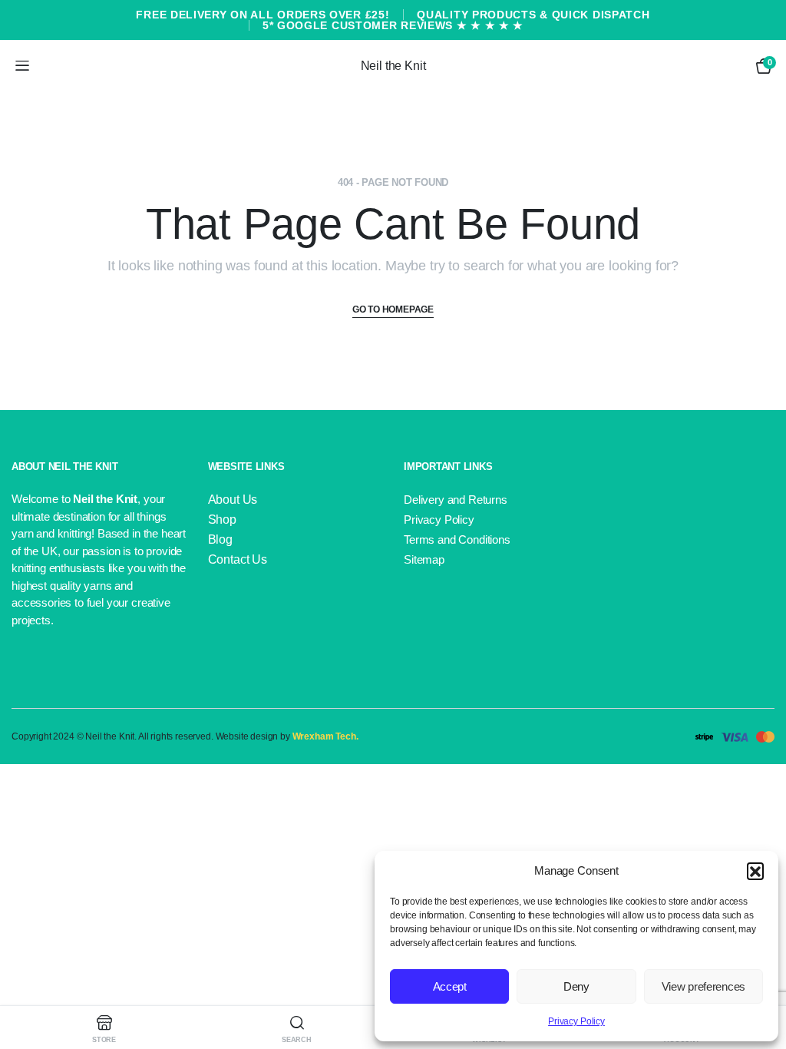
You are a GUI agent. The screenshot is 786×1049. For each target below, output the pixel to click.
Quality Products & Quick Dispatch (533, 14)
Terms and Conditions (457, 539)
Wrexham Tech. (325, 736)
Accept (450, 986)
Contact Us (237, 559)
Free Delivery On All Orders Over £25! (262, 14)
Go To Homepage (393, 309)
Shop (222, 519)
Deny (576, 986)
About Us (233, 499)
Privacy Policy (576, 1021)
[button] (755, 871)
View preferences (703, 986)
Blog (220, 539)
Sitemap (424, 559)
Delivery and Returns (455, 499)
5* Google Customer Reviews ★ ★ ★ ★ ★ (393, 25)
